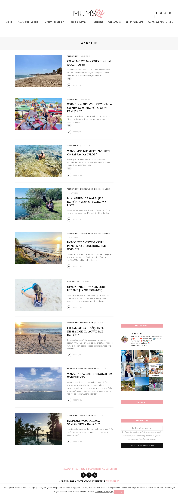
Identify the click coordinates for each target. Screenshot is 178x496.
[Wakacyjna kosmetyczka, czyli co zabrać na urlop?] (38, 160)
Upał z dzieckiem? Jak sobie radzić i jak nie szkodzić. (86, 288)
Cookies (113, 469)
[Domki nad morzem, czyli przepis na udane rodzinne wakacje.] (38, 248)
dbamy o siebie (73, 146)
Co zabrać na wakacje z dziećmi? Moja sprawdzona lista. (86, 201)
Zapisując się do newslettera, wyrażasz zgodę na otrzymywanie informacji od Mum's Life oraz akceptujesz (142, 435)
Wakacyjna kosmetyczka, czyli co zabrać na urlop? (89, 152)
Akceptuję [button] (119, 492)
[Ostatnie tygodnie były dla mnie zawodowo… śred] (128, 370)
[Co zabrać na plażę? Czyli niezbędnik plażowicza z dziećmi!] (38, 337)
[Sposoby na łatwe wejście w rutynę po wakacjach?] (142, 384)
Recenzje (98, 22)
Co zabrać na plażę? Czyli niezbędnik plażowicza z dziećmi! (85, 331)
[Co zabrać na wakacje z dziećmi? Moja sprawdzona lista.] (38, 204)
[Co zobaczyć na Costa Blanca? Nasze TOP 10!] (38, 71)
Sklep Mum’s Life (134, 22)
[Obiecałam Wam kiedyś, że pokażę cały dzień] (142, 356)
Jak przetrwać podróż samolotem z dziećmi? (83, 422)
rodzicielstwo (79, 22)
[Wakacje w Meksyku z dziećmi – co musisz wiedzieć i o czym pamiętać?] (38, 114)
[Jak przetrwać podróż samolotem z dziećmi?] (38, 428)
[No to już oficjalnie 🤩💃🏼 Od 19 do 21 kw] (128, 384)
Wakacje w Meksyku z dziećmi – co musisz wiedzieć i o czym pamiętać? (89, 107)
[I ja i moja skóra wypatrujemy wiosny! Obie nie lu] (142, 370)
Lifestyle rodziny (54, 22)
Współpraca (114, 22)
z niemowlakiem (86, 189)
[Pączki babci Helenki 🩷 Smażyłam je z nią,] (156, 356)
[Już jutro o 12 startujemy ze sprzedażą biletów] (156, 370)
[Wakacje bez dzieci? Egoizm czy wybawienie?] (38, 383)
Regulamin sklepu (69, 469)
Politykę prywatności (147, 439)
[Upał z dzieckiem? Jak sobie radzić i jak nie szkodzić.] (38, 295)
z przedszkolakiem (102, 189)
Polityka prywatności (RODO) (94, 469)
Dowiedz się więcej (104, 492)
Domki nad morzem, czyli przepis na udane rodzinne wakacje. (86, 246)
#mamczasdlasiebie (27, 22)
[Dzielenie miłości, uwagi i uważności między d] (156, 384)
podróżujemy (72, 56)
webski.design (112, 481)
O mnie (8, 22)
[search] (170, 13)
